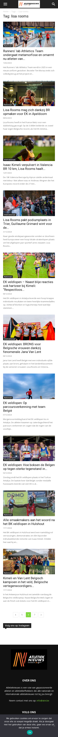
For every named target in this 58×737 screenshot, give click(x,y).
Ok (29, 732)
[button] (5, 4)
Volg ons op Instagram (17, 625)
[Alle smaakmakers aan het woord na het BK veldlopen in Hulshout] (29, 503)
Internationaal (9, 160)
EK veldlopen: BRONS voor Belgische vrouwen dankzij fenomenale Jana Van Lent (22, 348)
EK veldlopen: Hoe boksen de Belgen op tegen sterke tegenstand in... (29, 467)
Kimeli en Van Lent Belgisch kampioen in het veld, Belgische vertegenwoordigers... (25, 582)
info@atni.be (43, 700)
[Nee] (54, 725)
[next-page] (41, 614)
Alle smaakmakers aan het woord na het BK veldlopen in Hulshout (29, 522)
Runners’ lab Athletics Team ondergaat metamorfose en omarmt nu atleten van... (28, 55)
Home (6, 11)
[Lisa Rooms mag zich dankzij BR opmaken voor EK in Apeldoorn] (29, 93)
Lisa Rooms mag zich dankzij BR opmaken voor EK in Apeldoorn (26, 112)
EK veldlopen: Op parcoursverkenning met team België (24, 407)
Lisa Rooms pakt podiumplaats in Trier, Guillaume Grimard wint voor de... (27, 224)
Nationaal (8, 46)
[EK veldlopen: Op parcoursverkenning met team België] (29, 386)
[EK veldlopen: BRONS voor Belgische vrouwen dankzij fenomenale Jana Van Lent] (29, 327)
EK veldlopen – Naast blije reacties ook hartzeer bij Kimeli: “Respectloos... (28, 286)
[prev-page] (15, 614)
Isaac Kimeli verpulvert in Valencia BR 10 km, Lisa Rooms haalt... (27, 167)
